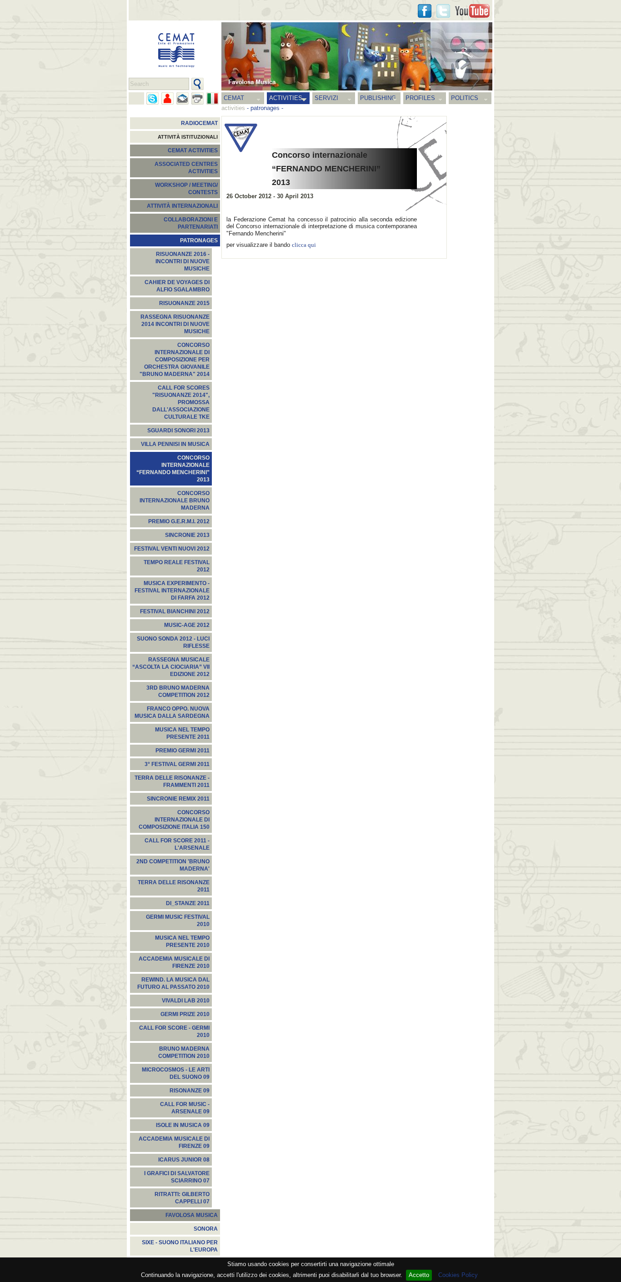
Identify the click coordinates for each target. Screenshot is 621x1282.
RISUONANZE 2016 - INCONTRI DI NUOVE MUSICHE (182, 261)
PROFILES (420, 98)
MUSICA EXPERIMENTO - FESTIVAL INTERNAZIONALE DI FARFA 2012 (172, 591)
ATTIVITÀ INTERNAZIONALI (182, 206)
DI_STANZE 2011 (188, 903)
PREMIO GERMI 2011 (182, 750)
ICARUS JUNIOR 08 (184, 1159)
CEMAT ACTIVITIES (193, 150)
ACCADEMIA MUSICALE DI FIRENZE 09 (174, 1142)
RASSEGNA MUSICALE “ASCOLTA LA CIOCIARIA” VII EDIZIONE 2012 (171, 667)
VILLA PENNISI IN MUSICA (175, 444)
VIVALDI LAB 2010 (186, 1000)
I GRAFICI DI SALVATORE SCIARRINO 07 (177, 1177)
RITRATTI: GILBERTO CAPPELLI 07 (182, 1198)
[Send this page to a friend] (167, 98)
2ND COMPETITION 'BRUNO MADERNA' (173, 865)
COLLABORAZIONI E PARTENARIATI (191, 223)
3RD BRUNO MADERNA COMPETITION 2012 (178, 691)
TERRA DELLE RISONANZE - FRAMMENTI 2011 (172, 781)
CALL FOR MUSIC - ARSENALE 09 (185, 1108)
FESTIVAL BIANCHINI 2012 (175, 611)
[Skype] (152, 98)
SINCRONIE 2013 (187, 535)
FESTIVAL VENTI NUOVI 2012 (172, 548)
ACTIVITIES (285, 98)
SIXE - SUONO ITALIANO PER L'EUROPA (180, 1246)
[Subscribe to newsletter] (182, 98)
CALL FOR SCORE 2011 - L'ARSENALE (177, 844)
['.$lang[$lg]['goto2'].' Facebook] (424, 11)
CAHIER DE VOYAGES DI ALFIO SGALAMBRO (177, 286)
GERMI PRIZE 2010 (185, 1014)
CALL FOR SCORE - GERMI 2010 (174, 1031)
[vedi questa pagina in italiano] (212, 98)
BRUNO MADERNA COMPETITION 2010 (184, 1052)
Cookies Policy (458, 1275)
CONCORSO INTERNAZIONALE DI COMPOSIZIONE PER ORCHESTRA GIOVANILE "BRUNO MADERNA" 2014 (175, 359)
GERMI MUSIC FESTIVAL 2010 (178, 920)
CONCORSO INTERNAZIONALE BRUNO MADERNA (175, 501)
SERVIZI (326, 98)
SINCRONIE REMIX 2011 (178, 798)
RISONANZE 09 (190, 1090)
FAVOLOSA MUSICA (191, 1215)
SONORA (206, 1229)
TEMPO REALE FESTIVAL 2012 (177, 566)
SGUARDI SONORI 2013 (178, 430)
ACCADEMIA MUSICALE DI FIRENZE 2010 (174, 962)
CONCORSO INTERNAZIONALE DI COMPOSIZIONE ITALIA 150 (174, 820)
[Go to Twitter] (443, 11)
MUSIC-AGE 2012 (187, 625)
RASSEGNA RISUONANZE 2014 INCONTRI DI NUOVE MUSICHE (175, 324)
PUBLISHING (378, 98)
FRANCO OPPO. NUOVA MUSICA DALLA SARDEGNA (172, 712)
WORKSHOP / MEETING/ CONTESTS (186, 188)
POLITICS (464, 98)
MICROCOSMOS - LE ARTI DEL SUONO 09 (176, 1073)
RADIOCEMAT (199, 123)
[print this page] (197, 98)
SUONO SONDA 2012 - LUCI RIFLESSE (173, 642)
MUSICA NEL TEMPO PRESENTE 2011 (182, 733)
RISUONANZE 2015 (184, 303)
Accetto (419, 1275)
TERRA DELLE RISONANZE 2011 (174, 886)
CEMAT (234, 98)
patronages (265, 108)
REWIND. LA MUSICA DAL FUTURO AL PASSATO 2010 (173, 983)
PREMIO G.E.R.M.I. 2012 (179, 521)
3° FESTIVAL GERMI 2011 (177, 764)
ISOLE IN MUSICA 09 (183, 1125)
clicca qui (304, 245)
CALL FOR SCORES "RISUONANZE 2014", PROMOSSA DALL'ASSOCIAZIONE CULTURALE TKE (181, 402)
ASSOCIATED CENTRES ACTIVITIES (186, 167)
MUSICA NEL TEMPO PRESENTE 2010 (182, 941)
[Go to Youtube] (472, 11)
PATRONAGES (199, 240)
